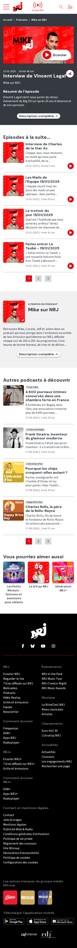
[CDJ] (48, 934)
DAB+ (7, 733)
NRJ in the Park (52, 674)
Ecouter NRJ (11, 674)
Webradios (10, 688)
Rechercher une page (56, 766)
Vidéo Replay (11, 698)
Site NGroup (11, 848)
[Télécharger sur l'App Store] (37, 921)
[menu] (6, 7)
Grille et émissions (15, 702)
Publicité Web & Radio (18, 829)
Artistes (47, 714)
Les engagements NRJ (57, 762)
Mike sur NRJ (39, 20)
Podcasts (21, 20)
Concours (48, 757)
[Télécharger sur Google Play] (13, 921)
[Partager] (70, 74)
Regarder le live (13, 679)
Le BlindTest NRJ (53, 705)
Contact (8, 815)
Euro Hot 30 (50, 731)
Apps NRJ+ (10, 794)
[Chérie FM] (10, 897)
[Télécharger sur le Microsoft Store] (62, 921)
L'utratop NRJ (51, 736)
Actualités (48, 752)
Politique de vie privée (18, 839)
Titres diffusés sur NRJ (18, 683)
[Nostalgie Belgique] (28, 897)
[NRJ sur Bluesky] (33, 646)
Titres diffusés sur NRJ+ (19, 764)
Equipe (7, 707)
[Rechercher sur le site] (61, 7)
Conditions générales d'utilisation (26, 834)
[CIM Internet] (29, 934)
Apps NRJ (9, 738)
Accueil (7, 20)
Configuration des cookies (20, 862)
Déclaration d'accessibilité (21, 853)
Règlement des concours (20, 844)
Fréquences (10, 728)
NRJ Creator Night (54, 683)
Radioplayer (11, 743)
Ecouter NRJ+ (12, 759)
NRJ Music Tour (52, 679)
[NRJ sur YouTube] (43, 646)
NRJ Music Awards (54, 688)
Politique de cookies (16, 858)
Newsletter (11, 712)
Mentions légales (14, 825)
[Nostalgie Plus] (45, 897)
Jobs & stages (12, 820)
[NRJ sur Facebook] (23, 646)
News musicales (52, 710)
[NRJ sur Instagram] (53, 646)
